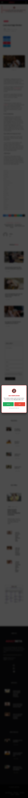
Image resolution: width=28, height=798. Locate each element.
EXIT (20, 404)
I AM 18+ (8, 404)
